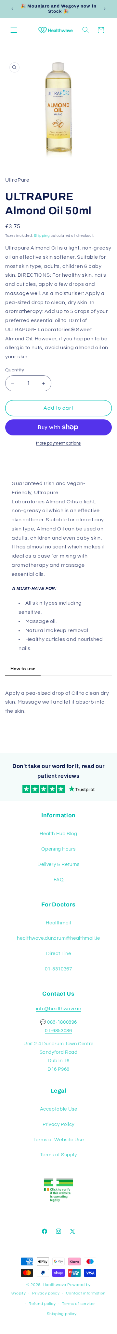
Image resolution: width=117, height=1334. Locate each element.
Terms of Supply (58, 1154)
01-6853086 (58, 1030)
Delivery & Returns (58, 864)
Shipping (42, 235)
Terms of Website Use (58, 1139)
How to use (22, 668)
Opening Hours (58, 849)
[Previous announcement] (12, 9)
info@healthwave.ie (58, 1008)
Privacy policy (45, 1293)
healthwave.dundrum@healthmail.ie (58, 938)
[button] (13, 30)
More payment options (58, 443)
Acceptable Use (58, 1109)
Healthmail (58, 922)
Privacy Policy (58, 1124)
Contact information (86, 1293)
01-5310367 (58, 969)
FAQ (59, 879)
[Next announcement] (105, 9)
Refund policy (42, 1304)
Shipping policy (61, 1314)
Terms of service (78, 1304)
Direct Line (58, 953)
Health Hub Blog (58, 833)
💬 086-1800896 (58, 1022)
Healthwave (54, 1285)
